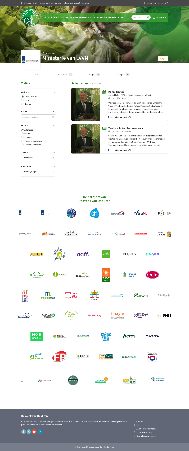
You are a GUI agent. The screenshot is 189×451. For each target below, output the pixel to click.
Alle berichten (30, 96)
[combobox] (38, 157)
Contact (140, 421)
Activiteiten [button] (50, 17)
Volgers (94, 74)
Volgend (123, 74)
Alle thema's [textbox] (28, 157)
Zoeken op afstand (32, 144)
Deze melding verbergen (155, 3)
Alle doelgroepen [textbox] (30, 171)
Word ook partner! (106, 17)
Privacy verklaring (144, 432)
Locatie (24, 125)
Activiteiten (64, 74)
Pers (120, 17)
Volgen (163, 58)
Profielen (52, 53)
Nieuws (64, 17)
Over (36, 74)
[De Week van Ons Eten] (30, 17)
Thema (24, 152)
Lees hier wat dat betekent (77, 3)
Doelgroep (26, 166)
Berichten (25, 92)
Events (27, 100)
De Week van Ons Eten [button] (81, 17)
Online (27, 133)
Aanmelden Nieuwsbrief (146, 428)
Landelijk (28, 137)
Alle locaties (29, 130)
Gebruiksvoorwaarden (146, 436)
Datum (24, 111)
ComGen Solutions (107, 447)
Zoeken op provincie (33, 141)
